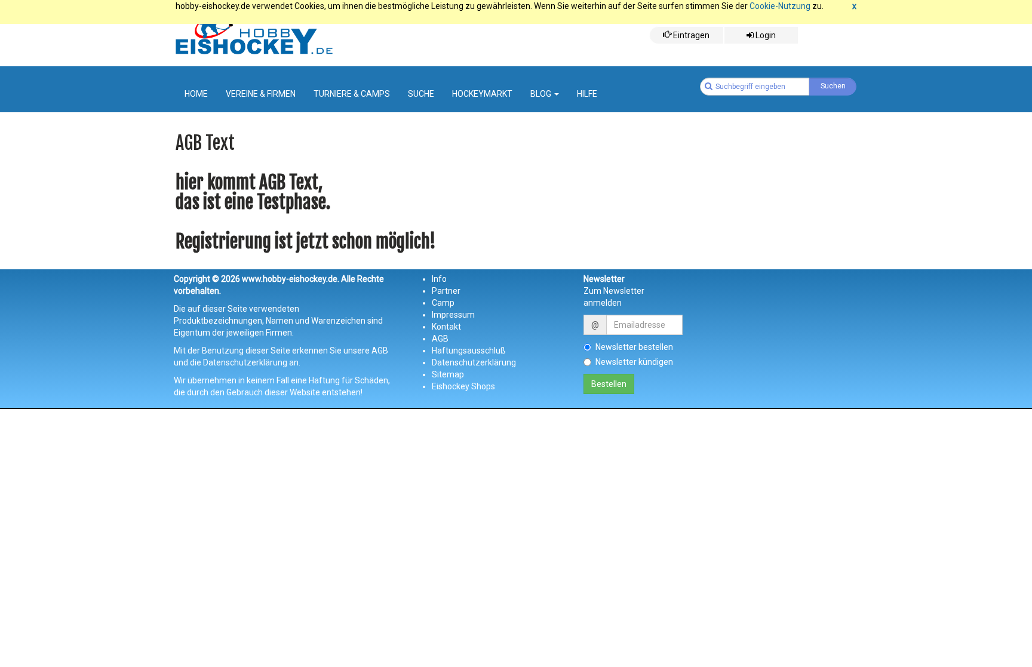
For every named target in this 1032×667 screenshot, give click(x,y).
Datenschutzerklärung (474, 362)
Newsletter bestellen (634, 347)
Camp (443, 303)
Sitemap (448, 374)
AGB (440, 338)
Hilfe (587, 94)
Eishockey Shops (463, 386)
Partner (446, 291)
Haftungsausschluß (469, 350)
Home (196, 94)
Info (439, 279)
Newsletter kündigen (634, 362)
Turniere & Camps (352, 94)
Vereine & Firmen (261, 94)
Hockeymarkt (482, 94)
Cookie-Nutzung (780, 6)
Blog (541, 94)
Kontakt (446, 326)
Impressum (453, 314)
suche (421, 94)
